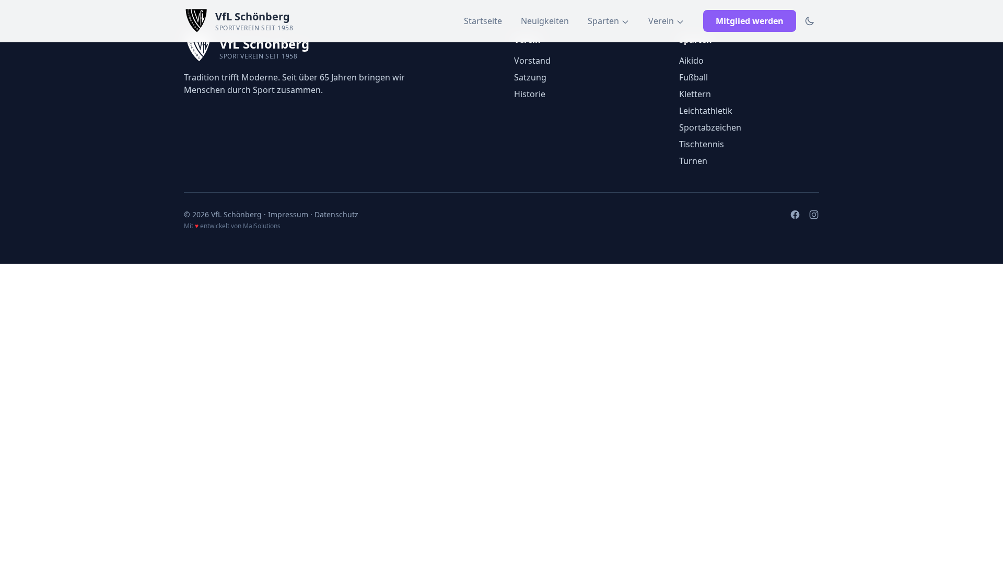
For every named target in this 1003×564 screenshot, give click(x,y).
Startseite (483, 21)
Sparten (603, 21)
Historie (529, 94)
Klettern (695, 94)
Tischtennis (701, 144)
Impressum (288, 214)
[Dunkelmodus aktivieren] (809, 20)
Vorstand (532, 60)
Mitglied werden (750, 21)
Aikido (691, 60)
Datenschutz (336, 214)
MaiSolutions (262, 225)
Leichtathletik (705, 110)
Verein (661, 21)
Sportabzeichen (710, 127)
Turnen (693, 161)
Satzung (530, 77)
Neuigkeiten (545, 21)
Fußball (693, 77)
